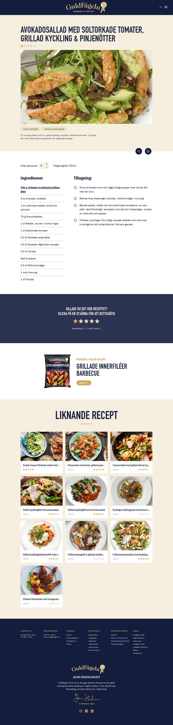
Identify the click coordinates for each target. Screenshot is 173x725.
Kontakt (136, 631)
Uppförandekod (93, 635)
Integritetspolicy (93, 644)
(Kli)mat (68, 644)
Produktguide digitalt (117, 644)
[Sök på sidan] (160, 7)
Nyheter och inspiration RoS (119, 638)
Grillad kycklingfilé (30, 129)
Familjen (69, 635)
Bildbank (135, 650)
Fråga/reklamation (138, 638)
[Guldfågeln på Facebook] (86, 711)
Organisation (92, 641)
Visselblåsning (137, 653)
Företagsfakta (93, 638)
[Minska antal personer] (47, 167)
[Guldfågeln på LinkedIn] (92, 711)
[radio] (75, 321)
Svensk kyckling (93, 647)
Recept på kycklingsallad (54, 129)
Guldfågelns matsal (139, 644)
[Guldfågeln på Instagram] (80, 711)
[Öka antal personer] (47, 164)
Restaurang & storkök (119, 631)
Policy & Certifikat (94, 650)
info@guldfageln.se (54, 637)
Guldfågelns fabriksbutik (140, 647)
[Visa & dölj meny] (166, 7)
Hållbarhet (70, 631)
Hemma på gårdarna (72, 638)
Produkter (114, 635)
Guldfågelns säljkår (139, 635)
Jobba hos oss (137, 641)
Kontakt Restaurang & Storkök (120, 641)
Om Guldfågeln (94, 631)
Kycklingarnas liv (71, 641)
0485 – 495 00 (27, 637)
